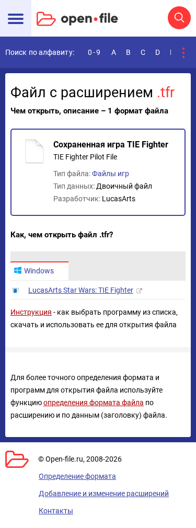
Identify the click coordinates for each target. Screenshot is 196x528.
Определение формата (77, 476)
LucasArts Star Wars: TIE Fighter (80, 290)
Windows (39, 271)
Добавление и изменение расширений (104, 493)
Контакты (56, 511)
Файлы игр (110, 173)
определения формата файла (93, 402)
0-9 (94, 52)
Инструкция (31, 312)
